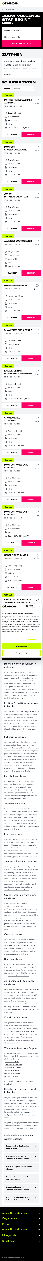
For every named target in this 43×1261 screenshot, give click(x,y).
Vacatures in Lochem (13, 1068)
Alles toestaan (21, 646)
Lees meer (8, 74)
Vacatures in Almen (12, 1076)
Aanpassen (20, 653)
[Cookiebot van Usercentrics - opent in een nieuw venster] (26, 606)
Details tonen (32, 639)
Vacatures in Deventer (13, 1065)
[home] (3, 9)
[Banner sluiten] (40, 606)
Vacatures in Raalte (12, 1062)
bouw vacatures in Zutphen (18, 976)
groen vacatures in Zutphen (18, 954)
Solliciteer (12, 134)
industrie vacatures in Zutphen (19, 771)
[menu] (39, 3)
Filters (7, 89)
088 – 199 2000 (31, 1128)
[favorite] (37, 100)
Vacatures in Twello (12, 1070)
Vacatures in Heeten (12, 1073)
